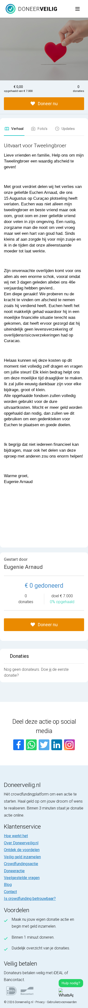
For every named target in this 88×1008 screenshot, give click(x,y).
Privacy (40, 1002)
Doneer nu (47, 103)
